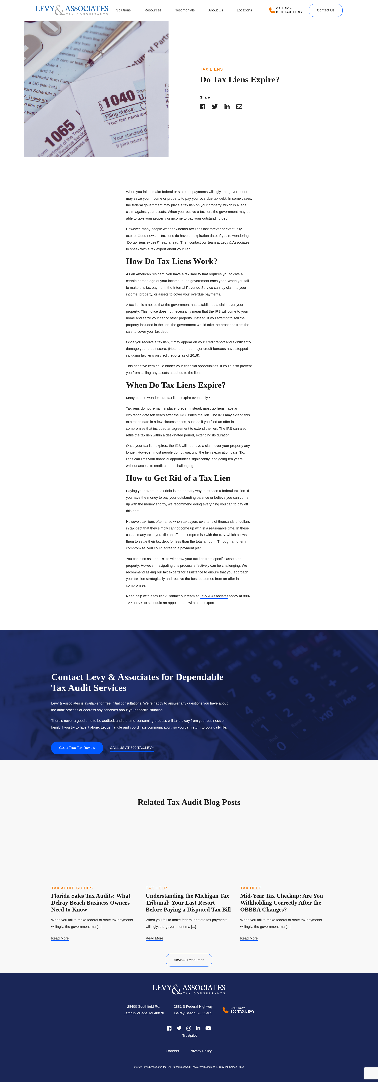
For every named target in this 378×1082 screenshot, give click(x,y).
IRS (178, 446)
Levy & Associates (214, 596)
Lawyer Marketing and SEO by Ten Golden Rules (217, 1067)
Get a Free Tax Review (77, 748)
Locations (244, 10)
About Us (215, 10)
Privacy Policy (201, 1051)
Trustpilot (189, 1035)
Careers (172, 1051)
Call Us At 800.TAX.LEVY (132, 748)
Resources (153, 10)
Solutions (123, 10)
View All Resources (189, 960)
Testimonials (185, 10)
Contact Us (325, 10)
